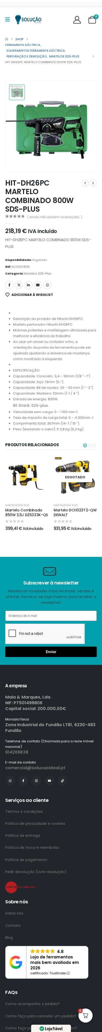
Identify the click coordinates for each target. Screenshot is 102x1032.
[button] (85, 445)
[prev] (85, 183)
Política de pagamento (26, 859)
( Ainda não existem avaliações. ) (54, 217)
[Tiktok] (62, 781)
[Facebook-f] (23, 781)
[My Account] (77, 19)
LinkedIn (28, 285)
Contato (13, 925)
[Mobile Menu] (9, 19)
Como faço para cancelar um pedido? (40, 1016)
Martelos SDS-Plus (37, 273)
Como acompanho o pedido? (32, 1003)
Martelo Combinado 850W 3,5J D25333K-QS (26, 513)
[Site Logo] (28, 20)
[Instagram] (36, 781)
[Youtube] (49, 781)
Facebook (9, 285)
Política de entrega (22, 835)
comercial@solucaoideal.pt (35, 768)
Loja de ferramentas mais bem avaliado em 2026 (54, 962)
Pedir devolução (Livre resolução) (35, 871)
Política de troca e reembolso (32, 847)
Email (38, 285)
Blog (9, 937)
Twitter (19, 285)
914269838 (16, 752)
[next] (93, 183)
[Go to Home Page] (6, 39)
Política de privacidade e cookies (35, 823)
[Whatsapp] (10, 781)
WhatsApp (47, 285)
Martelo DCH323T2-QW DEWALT (75, 513)
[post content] (26, 477)
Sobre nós (14, 913)
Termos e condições (24, 811)
